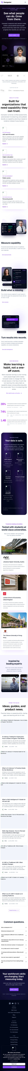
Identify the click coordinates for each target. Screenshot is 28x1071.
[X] (18, 1003)
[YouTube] (12, 1003)
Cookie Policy (16, 1059)
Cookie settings (14, 1061)
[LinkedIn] (10, 1003)
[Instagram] (15, 1003)
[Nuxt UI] (6, 2)
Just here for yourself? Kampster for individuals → (14, 38)
